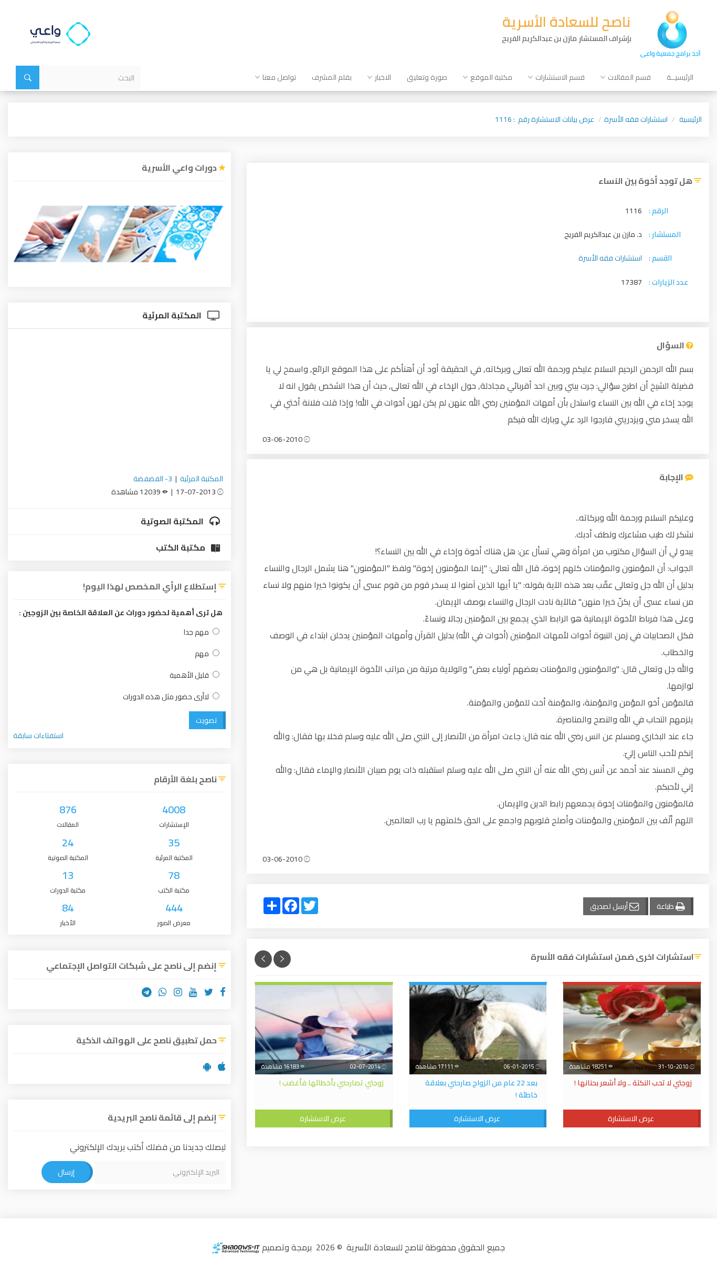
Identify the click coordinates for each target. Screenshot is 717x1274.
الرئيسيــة (680, 77)
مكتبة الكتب (181, 547)
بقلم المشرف (332, 77)
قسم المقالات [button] (629, 77)
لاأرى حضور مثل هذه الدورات (166, 696)
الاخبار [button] (383, 77)
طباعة (666, 906)
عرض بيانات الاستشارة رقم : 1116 (544, 119)
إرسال (66, 1172)
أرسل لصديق (609, 906)
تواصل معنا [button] (279, 77)
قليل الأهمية (189, 675)
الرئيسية (690, 119)
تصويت (206, 720)
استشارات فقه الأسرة (636, 119)
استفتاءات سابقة (38, 735)
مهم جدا (196, 632)
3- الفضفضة (152, 478)
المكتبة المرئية (172, 315)
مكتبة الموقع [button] (491, 77)
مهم (202, 653)
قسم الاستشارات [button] (560, 77)
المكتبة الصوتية (173, 521)
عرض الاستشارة (631, 1118)
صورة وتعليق (427, 77)
